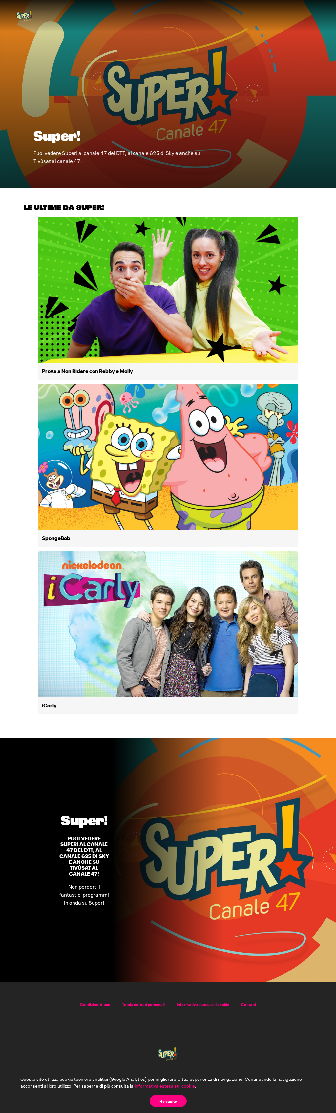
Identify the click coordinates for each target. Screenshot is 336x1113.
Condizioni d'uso (95, 1004)
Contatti (248, 1004)
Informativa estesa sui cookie (203, 1004)
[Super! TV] (24, 16)
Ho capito (168, 1101)
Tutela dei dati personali (143, 1004)
